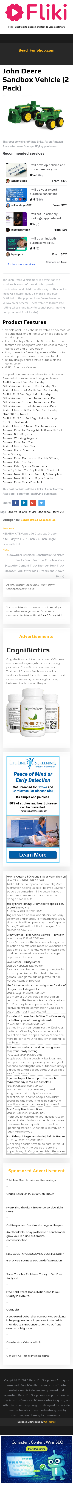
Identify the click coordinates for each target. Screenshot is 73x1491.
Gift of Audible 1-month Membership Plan (29, 406)
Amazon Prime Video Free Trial (22, 482)
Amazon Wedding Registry (20, 438)
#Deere (12, 512)
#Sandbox (44, 512)
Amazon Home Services (18, 450)
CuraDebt (12, 1309)
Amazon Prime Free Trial (18, 442)
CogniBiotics (28, 650)
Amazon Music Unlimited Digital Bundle (28, 478)
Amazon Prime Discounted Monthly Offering (31, 458)
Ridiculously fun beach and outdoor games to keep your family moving (35, 1049)
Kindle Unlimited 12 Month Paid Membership (30, 410)
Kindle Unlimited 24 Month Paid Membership (31, 390)
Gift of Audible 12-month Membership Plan (30, 386)
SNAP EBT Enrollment (15, 414)
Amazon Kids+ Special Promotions (25, 466)
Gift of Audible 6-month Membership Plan (30, 402)
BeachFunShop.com (36, 50)
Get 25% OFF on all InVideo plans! (27, 1356)
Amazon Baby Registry (17, 434)
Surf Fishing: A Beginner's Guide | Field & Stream (36, 1136)
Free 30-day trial (51, 615)
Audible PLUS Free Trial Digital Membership (30, 418)
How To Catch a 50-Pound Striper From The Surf (36, 876)
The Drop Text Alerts (16, 422)
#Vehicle (58, 512)
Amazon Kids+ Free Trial (18, 462)
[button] (36, 63)
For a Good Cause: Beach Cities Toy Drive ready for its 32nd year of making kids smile (36, 1018)
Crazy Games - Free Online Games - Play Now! (35, 935)
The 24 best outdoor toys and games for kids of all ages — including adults (36, 987)
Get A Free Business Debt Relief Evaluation (34, 1260)
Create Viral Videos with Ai (23, 1342)
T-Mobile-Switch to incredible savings (31, 1180)
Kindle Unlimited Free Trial (19, 446)
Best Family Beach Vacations (24, 1109)
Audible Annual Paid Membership (24, 382)
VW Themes (49, 1422)
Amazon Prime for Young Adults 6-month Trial (32, 430)
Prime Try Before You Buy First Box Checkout (31, 470)
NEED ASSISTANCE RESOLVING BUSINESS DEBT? (35, 1254)
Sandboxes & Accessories (38, 520)
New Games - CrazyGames (23, 962)
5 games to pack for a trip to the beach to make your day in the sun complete (33, 1080)
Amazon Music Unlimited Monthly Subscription (32, 474)
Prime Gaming (12, 454)
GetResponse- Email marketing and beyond (35, 1225)
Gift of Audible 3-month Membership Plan (30, 398)
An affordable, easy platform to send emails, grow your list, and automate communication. (36, 1236)
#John (23, 512)
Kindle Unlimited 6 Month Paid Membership (30, 426)
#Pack (32, 512)
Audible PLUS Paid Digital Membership (27, 394)
